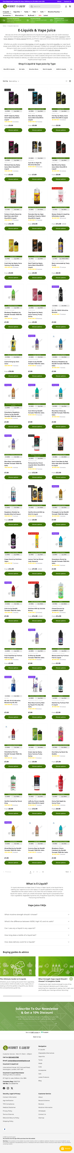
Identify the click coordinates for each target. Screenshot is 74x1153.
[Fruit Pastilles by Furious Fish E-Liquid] (13, 637)
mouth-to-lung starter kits (26, 50)
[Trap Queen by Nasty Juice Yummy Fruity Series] (37, 294)
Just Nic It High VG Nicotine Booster (35, 164)
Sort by (5, 81)
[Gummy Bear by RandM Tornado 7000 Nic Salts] (37, 830)
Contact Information (10, 1097)
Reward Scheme (44, 1100)
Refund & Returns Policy (11, 1118)
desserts (10, 39)
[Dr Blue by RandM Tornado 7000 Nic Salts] (37, 637)
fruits (5, 39)
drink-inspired (21, 39)
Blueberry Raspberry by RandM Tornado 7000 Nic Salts (13, 314)
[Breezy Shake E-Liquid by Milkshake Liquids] (61, 196)
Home (4, 25)
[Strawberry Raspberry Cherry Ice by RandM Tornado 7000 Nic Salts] (13, 393)
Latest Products (43, 1077)
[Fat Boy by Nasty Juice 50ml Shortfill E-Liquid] (61, 97)
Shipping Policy (8, 1121)
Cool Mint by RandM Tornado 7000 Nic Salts (36, 412)
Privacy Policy (7, 1111)
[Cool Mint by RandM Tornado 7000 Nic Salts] (37, 393)
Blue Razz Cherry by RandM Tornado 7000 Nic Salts (60, 413)
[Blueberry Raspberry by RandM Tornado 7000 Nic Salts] (13, 294)
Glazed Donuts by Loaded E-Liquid (58, 609)
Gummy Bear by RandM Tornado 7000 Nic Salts (36, 849)
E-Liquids (41, 1049)
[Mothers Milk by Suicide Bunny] (37, 590)
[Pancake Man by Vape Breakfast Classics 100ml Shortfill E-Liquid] (37, 196)
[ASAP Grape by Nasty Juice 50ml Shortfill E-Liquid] (13, 97)
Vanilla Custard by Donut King (13, 802)
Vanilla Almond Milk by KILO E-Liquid (36, 513)
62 (43, 872)
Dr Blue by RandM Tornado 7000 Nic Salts (36, 656)
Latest (46, 15)
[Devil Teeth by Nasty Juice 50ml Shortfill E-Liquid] (37, 245)
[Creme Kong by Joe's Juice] (13, 343)
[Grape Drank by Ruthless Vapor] (13, 541)
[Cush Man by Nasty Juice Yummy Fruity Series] (13, 245)
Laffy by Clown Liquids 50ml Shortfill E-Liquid (36, 802)
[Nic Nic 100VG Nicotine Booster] (61, 294)
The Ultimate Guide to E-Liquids (13, 979)
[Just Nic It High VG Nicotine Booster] (37, 147)
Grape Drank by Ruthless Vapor (13, 560)
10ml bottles (29, 44)
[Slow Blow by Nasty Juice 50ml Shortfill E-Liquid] (37, 97)
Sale (40, 15)
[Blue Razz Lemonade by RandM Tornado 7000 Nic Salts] (13, 443)
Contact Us (67, 1)
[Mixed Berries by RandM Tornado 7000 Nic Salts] (13, 830)
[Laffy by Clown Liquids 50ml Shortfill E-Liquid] (37, 783)
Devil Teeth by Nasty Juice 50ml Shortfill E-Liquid (36, 265)
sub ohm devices (54, 50)
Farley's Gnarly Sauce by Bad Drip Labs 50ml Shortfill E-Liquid (12, 216)
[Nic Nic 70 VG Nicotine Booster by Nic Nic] (13, 685)
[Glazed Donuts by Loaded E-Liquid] (61, 590)
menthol (62, 37)
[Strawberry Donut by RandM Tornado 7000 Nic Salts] (61, 541)
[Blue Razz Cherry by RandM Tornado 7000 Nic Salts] (61, 393)
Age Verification (8, 1100)
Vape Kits (41, 1056)
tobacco (48, 37)
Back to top (37, 1037)
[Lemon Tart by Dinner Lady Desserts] (37, 541)
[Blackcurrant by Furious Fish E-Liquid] (61, 637)
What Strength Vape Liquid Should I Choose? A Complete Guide (52, 980)
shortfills (57, 44)
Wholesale (41, 1111)
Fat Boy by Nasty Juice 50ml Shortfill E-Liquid (60, 117)
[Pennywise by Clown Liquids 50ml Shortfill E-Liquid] (37, 443)
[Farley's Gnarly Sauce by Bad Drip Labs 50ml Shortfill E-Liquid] (13, 196)
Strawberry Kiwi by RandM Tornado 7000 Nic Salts (13, 754)
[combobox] (45, 6)
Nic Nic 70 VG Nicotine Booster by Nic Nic (12, 701)
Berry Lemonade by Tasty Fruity (60, 264)
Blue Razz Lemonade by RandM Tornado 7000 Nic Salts (13, 463)
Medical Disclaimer (9, 1107)
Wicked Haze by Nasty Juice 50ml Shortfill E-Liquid (12, 167)
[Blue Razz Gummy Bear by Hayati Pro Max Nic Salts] (37, 685)
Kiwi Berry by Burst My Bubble (60, 753)
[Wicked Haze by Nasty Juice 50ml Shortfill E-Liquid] (13, 147)
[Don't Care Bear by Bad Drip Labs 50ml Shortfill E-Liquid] (61, 443)
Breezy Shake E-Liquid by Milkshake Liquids (60, 215)
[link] (16, 872)
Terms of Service (8, 1114)
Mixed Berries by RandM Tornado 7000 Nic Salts (12, 849)
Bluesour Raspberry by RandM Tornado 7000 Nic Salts (60, 364)
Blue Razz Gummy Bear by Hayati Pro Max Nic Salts (36, 705)
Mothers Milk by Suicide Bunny (36, 609)
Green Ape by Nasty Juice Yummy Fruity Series (35, 754)
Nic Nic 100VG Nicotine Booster (60, 311)
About (59, 1)
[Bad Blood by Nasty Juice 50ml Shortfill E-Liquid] (61, 147)
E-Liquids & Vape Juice (13, 25)
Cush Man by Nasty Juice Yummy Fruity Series (13, 264)
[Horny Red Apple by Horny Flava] (61, 783)
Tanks (40, 1060)
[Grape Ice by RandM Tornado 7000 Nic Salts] (37, 343)
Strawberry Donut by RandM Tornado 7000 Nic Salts (60, 561)
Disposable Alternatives (46, 1053)
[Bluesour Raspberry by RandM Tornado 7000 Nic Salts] (61, 343)
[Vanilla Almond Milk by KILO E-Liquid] (37, 494)
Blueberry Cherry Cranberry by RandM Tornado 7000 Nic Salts (60, 850)
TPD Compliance (8, 1104)
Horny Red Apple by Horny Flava (59, 802)
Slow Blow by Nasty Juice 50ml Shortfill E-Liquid (36, 118)
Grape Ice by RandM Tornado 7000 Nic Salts (36, 363)
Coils (40, 1067)
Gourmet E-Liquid (11, 1137)
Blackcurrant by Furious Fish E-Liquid (60, 656)
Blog (40, 1081)
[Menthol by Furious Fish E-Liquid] (61, 685)
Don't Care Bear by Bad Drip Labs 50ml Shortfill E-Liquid (60, 463)
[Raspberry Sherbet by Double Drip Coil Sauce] (13, 494)
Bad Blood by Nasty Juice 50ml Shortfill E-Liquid (59, 167)
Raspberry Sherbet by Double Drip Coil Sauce (12, 513)
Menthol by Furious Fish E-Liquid (60, 704)
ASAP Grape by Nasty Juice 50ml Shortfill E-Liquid (12, 118)
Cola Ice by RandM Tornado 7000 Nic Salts (12, 609)
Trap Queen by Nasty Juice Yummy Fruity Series (35, 314)
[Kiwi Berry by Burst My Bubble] (61, 734)
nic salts (42, 44)
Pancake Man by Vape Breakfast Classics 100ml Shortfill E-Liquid (37, 216)
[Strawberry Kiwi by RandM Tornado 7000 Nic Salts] (13, 734)
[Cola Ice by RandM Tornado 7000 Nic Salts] (13, 590)
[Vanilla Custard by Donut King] (13, 783)
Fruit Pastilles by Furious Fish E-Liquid (13, 656)
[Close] (71, 1116)
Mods (40, 1063)
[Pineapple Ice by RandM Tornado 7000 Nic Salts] (61, 494)
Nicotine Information (45, 1107)
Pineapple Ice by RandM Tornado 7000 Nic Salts (60, 513)
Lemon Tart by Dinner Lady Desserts (35, 560)
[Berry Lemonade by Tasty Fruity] (61, 245)
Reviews (41, 1104)
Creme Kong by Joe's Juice (11, 363)
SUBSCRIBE (50, 1142)
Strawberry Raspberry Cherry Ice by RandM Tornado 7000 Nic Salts (12, 414)
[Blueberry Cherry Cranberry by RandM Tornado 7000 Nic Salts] (61, 830)
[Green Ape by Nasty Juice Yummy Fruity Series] (37, 734)
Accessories (42, 1070)
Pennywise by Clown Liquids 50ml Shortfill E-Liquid (36, 465)
